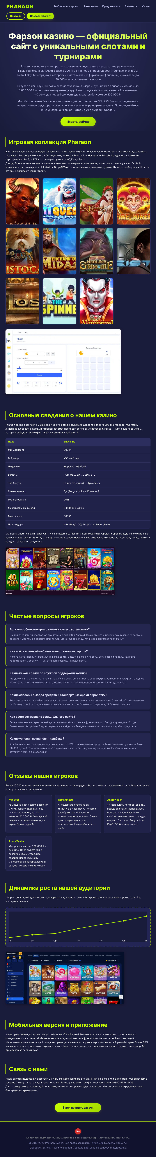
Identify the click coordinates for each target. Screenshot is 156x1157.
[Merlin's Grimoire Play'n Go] (96, 251)
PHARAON (19, 6)
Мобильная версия (66, 6)
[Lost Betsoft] (22, 301)
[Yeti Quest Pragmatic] (59, 201)
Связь (146, 6)
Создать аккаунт (40, 15)
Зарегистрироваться (78, 1107)
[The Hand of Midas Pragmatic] (59, 251)
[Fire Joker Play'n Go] (134, 201)
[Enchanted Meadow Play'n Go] (96, 201)
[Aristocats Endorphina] (22, 251)
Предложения (111, 6)
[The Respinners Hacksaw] (59, 301)
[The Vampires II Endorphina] (96, 301)
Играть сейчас (78, 122)
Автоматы (131, 6)
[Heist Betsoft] (134, 251)
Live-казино (90, 6)
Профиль (15, 15)
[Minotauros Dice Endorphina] (22, 201)
